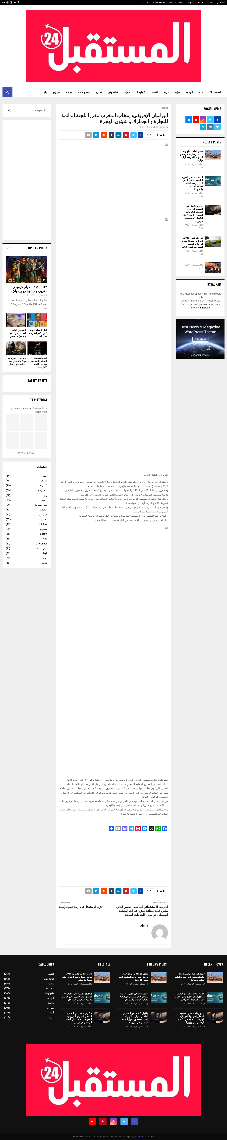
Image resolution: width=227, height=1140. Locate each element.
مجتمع (99, 92)
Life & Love (41, 543)
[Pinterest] (103, 1121)
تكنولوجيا (141, 92)
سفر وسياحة (84, 92)
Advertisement (159, 2)
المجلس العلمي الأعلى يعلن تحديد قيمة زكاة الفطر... (17, 333)
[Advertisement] (113, 858)
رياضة (69, 92)
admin (163, 127)
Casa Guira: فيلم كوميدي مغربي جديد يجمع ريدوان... (28, 289)
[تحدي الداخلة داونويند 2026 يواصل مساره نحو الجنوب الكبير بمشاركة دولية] (213, 155)
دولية (177, 92)
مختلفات (43, 524)
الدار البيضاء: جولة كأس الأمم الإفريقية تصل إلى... (38, 333)
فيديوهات (43, 514)
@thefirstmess (26, 453)
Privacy (172, 2)
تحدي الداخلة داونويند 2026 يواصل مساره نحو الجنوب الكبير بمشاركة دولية (191, 155)
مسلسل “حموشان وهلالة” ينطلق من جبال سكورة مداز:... (16, 361)
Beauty (43, 534)
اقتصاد (155, 92)
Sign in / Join (194, 2)
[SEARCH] (9, 110)
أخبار (201, 92)
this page (205, 307)
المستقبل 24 (215, 92)
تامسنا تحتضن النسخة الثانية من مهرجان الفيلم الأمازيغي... (39, 362)
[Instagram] (113, 1121)
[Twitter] (124, 1121)
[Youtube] (92, 1121)
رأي (45, 92)
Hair (45, 538)
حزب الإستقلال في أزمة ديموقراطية (81, 907)
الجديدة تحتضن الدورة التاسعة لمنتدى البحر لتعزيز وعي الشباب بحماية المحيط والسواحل (192, 183)
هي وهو (56, 92)
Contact (146, 2)
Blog (180, 2)
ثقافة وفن (113, 92)
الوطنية (189, 92)
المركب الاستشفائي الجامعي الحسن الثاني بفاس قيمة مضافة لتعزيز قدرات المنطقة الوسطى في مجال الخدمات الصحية (142, 911)
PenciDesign (140, 1137)
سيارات (127, 92)
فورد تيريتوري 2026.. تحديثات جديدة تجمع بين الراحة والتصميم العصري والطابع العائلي (191, 242)
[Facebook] (134, 1121)
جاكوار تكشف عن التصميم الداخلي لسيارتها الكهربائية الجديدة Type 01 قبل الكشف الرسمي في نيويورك (193, 213)
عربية (166, 92)
